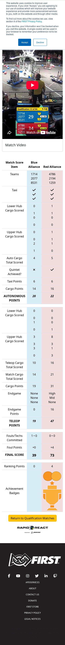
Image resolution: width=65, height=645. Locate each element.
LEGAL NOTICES (32, 618)
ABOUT (32, 588)
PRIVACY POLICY (32, 612)
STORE (32, 606)
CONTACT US (32, 594)
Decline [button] (40, 42)
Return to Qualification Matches (32, 518)
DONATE (32, 600)
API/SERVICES (33, 582)
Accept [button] (24, 42)
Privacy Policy (31, 21)
